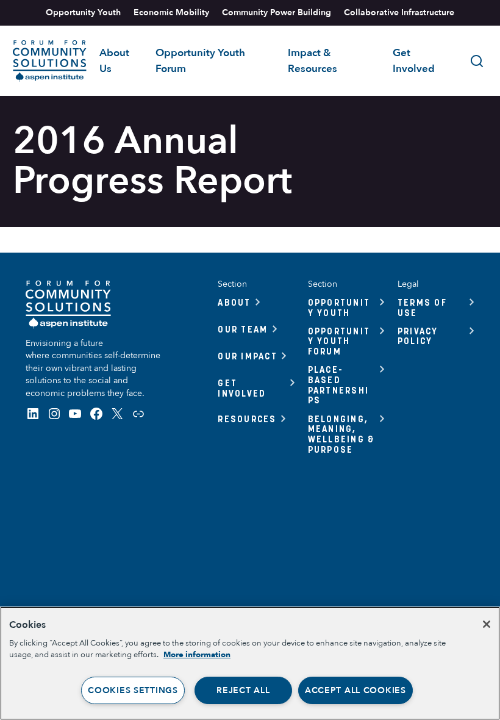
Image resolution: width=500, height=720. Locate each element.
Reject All (243, 690)
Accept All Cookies (355, 690)
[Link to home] (50, 61)
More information (196, 654)
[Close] (486, 624)
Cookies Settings (133, 690)
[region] (250, 663)
